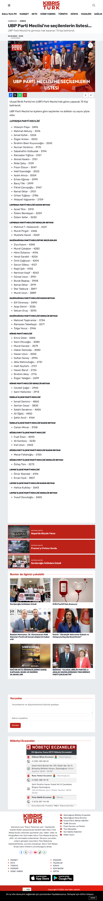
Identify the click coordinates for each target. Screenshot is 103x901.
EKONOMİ (14, 868)
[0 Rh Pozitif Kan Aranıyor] (73, 590)
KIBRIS (23, 21)
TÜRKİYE (63, 14)
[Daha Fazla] (25, 95)
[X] (26, 852)
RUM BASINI (58, 868)
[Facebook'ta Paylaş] (10, 95)
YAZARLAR (58, 863)
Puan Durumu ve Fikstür (74, 826)
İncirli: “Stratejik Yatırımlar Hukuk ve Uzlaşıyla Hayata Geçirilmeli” (71, 635)
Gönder (15, 725)
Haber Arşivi (69, 835)
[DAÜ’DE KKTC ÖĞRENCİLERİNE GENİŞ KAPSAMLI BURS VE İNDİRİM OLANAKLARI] (30, 655)
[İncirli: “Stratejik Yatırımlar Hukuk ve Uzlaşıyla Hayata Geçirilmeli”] (73, 620)
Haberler (12, 21)
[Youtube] (35, 852)
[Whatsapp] (44, 852)
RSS (28, 889)
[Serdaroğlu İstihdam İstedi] (30, 590)
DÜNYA (74, 14)
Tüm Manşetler (70, 829)
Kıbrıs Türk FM (9, 14)
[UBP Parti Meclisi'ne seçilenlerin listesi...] (51, 66)
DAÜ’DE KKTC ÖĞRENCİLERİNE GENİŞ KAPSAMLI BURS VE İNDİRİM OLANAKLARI (28, 672)
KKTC (34, 14)
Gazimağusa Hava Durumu (75, 818)
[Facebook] (21, 852)
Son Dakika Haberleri (73, 832)
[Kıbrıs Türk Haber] (51, 5)
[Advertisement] (55, 513)
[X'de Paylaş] (15, 95)
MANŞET (24, 14)
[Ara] (93, 5)
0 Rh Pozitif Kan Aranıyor (65, 604)
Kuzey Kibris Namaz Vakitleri (76, 820)
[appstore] (40, 877)
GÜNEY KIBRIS (47, 14)
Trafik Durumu (70, 823)
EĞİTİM (56, 871)
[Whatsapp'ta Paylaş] (20, 95)
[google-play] (63, 877)
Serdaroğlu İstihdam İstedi (23, 604)
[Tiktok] (40, 852)
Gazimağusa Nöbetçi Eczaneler (77, 815)
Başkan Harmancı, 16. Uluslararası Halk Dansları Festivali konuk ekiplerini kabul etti (29, 636)
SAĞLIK (98, 14)
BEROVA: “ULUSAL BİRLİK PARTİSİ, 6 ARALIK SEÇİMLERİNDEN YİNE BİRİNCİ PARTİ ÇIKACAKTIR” (71, 672)
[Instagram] (31, 852)
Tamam (92, 898)
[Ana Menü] (9, 5)
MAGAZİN (86, 14)
